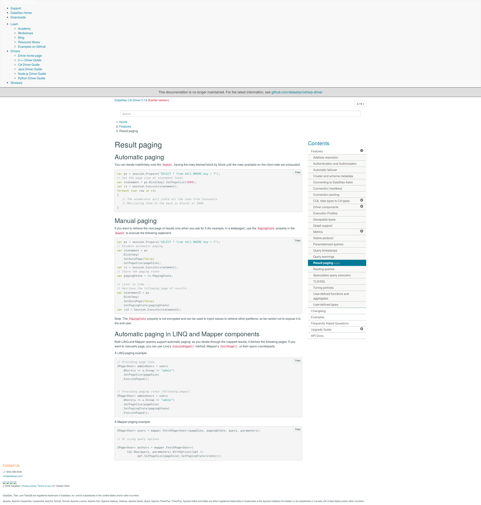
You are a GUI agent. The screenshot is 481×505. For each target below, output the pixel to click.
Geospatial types (324, 219)
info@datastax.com (12, 476)
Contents (318, 143)
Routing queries (323, 269)
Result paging (326, 263)
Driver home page (30, 55)
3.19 (360, 104)
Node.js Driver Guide (32, 73)
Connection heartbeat (327, 188)
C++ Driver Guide (29, 60)
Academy (24, 28)
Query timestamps (325, 250)
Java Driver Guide (30, 69)
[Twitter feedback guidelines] (12, 482)
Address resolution (325, 157)
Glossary (16, 82)
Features (125, 126)
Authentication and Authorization (335, 163)
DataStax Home (21, 13)
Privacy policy (29, 485)
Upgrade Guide (321, 329)
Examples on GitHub (32, 46)
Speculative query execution (332, 275)
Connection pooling (326, 194)
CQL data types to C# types (331, 201)
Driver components (325, 207)
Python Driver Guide (31, 78)
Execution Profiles (325, 213)
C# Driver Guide (29, 64)
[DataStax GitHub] (15, 482)
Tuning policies (323, 287)
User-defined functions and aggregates (331, 296)
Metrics (318, 232)
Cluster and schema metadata (333, 176)
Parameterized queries (328, 244)
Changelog (318, 311)
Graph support (322, 225)
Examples (317, 317)
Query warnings (323, 256)
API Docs (317, 335)
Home (123, 122)
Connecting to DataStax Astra (333, 182)
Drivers (15, 51)
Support (16, 8)
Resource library (29, 42)
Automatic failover (325, 170)
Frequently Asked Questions (330, 323)
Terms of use (44, 485)
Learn (14, 24)
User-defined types (325, 304)
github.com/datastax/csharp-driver (297, 91)
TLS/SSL (319, 281)
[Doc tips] (8, 482)
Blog (21, 37)
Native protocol (323, 238)
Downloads (18, 17)
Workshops (25, 33)
